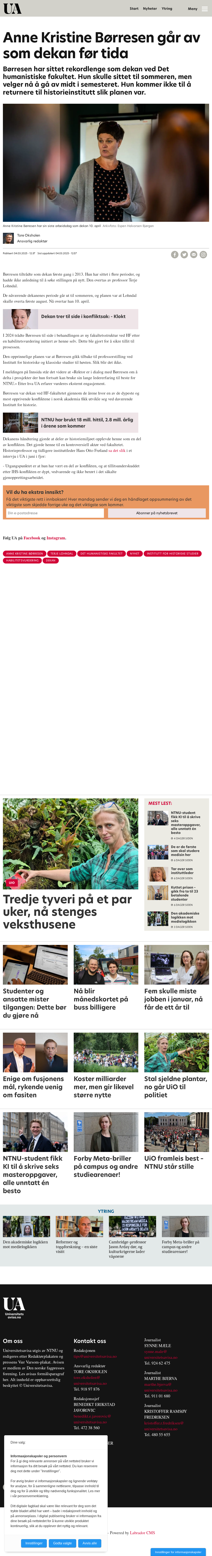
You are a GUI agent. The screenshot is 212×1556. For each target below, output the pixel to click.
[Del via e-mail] (194, 254)
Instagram (56, 538)
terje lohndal (62, 553)
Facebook (32, 538)
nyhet (135, 553)
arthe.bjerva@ (160, 1384)
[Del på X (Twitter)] (184, 254)
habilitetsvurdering (22, 560)
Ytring (167, 8)
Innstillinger (33, 1543)
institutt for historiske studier (172, 553)
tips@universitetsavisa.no (95, 1356)
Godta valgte (62, 1543)
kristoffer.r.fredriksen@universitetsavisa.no (164, 1425)
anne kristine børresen (24, 553)
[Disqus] (106, 635)
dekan (50, 560)
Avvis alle (90, 1543)
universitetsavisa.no (90, 1383)
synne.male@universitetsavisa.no (160, 1354)
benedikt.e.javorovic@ (92, 1416)
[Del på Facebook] (174, 254)
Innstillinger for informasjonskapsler (178, 1552)
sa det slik (117, 450)
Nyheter (150, 8)
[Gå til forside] (12, 9)
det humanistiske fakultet (102, 553)
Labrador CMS (142, 1532)
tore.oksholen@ (87, 1377)
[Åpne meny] (205, 9)
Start (134, 8)
